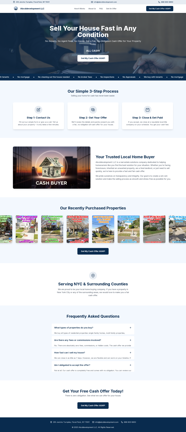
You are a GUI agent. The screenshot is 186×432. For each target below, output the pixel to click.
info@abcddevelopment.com (105, 2)
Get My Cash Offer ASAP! (160, 8)
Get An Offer (111, 9)
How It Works (79, 9)
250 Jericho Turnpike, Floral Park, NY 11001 (71, 422)
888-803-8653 (130, 422)
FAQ (101, 9)
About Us (92, 9)
